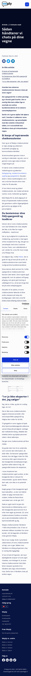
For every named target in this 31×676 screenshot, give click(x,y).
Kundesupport (6, 615)
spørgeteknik (14, 176)
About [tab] (25, 308)
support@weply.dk (7, 593)
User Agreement (6, 624)
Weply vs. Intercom (7, 642)
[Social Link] (3, 660)
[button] (27, 4)
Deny (15, 370)
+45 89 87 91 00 (6, 596)
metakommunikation (19, 173)
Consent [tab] (5, 308)
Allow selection (15, 365)
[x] (8, 61)
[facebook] (4, 61)
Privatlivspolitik (6, 618)
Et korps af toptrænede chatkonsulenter (10, 72)
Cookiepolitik (5, 621)
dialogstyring (6, 173)
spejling (4, 176)
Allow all (15, 359)
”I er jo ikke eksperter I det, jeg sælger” (15, 81)
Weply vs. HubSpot (7, 647)
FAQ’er (21, 257)
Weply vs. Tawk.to (7, 650)
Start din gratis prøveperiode (10, 633)
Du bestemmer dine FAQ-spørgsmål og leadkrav (14, 77)
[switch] (26, 342)
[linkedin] (13, 61)
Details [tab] (15, 308)
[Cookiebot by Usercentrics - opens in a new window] (22, 304)
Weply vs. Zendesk (7, 645)
